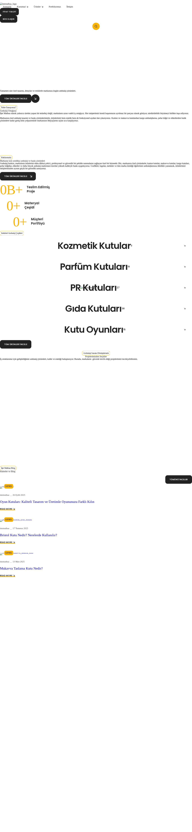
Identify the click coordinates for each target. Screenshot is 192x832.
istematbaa (4, 495)
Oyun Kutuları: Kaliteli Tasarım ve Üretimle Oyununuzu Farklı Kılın (47, 502)
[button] (9, 11)
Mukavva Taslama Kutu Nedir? (21, 568)
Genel (8, 486)
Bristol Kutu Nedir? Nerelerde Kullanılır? (28, 535)
